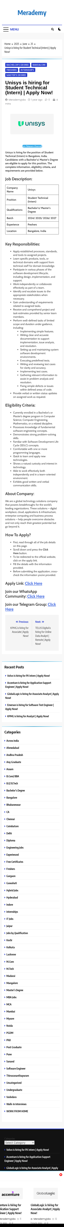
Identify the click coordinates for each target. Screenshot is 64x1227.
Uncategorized (13, 1082)
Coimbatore (12, 826)
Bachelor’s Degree (18, 64)
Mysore (10, 1018)
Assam (9, 769)
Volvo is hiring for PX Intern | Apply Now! (28, 675)
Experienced (12, 854)
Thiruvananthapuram (17, 1075)
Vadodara (11, 1097)
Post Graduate (13, 1047)
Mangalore (12, 983)
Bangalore (39, 64)
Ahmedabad (12, 747)
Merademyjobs (17, 99)
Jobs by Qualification (17, 933)
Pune (9, 1054)
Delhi (9, 833)
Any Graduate (13, 762)
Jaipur (9, 926)
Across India (12, 740)
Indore (9, 904)
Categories (9, 1138)
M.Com (10, 961)
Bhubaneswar (13, 804)
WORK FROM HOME (17, 1111)
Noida (9, 1025)
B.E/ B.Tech (12, 783)
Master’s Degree (16, 75)
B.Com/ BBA (12, 776)
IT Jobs (9, 918)
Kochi (9, 940)
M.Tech (10, 968)
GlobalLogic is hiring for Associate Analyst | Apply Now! (45, 1209)
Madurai (10, 976)
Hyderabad (12, 897)
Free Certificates (14, 861)
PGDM (9, 1032)
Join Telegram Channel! (32, 146)
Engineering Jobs (14, 847)
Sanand (10, 1061)
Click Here (33, 583)
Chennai (10, 819)
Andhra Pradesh (14, 755)
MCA (8, 1004)
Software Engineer (15, 1068)
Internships (27, 70)
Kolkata (10, 947)
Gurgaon (10, 876)
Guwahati (11, 883)
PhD (8, 1040)
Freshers (12, 70)
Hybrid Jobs (12, 890)
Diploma (10, 840)
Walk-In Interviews (16, 1104)
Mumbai (10, 1011)
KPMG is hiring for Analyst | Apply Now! (28, 716)
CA (7, 812)
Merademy (32, 12)
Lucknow (11, 954)
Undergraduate (14, 1090)
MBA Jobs (11, 997)
